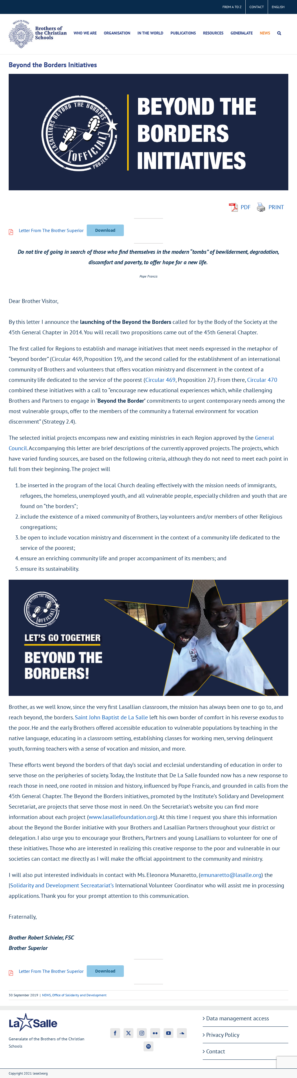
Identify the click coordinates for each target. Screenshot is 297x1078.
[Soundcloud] (182, 1033)
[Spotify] (148, 1046)
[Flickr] (155, 1033)
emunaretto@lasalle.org (230, 875)
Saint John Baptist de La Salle (111, 717)
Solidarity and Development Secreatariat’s (62, 885)
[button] (279, 33)
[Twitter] (128, 1033)
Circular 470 (262, 380)
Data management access (237, 1018)
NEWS (46, 995)
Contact (215, 1051)
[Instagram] (142, 1033)
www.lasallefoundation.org (122, 817)
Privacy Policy (222, 1035)
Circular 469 (160, 380)
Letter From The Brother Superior (51, 230)
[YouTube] (168, 1033)
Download (105, 230)
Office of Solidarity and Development (79, 995)
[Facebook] (115, 1033)
